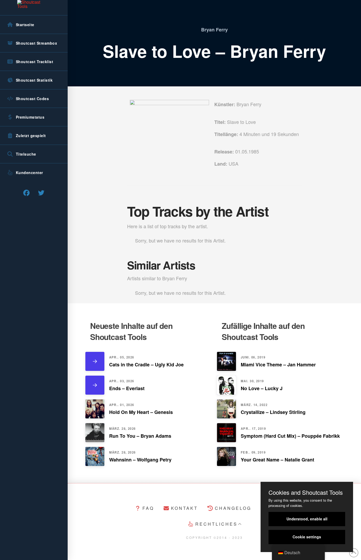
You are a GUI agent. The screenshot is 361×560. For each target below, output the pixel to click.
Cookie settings (307, 536)
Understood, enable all (306, 518)
